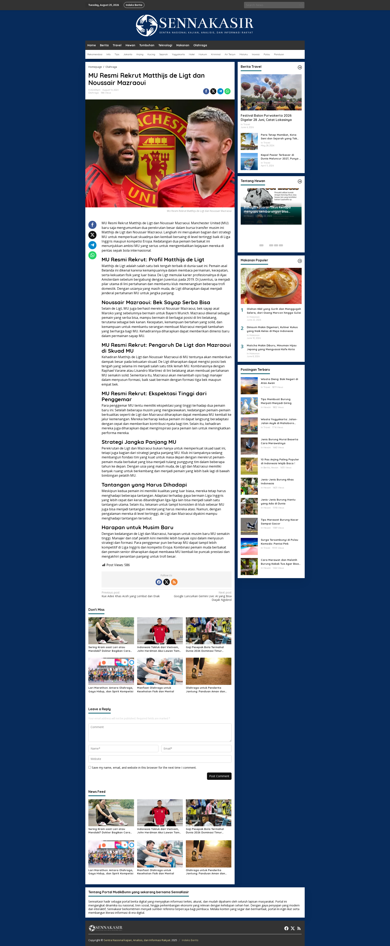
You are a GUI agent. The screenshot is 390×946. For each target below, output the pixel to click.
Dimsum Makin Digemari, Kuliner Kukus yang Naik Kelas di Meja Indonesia (272, 328)
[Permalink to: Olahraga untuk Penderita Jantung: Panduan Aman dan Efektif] (209, 671)
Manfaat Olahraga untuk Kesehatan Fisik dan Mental (155, 689)
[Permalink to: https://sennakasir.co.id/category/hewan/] (299, 181)
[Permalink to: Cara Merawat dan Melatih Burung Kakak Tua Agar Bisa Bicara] (249, 566)
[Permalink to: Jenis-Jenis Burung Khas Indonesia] (249, 486)
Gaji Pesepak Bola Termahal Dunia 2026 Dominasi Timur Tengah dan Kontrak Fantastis (206, 649)
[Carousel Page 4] (276, 245)
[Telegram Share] (220, 91)
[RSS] (174, 582)
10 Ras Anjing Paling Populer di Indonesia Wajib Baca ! (280, 461)
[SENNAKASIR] (195, 25)
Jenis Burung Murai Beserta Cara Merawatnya (279, 441)
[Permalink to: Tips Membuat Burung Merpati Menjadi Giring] (249, 405)
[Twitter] (166, 582)
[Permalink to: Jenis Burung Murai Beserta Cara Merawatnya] (249, 446)
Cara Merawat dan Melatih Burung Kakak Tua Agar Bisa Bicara (280, 561)
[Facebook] (159, 582)
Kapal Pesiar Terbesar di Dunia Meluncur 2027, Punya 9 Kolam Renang (281, 156)
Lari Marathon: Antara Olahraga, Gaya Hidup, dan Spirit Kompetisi (110, 689)
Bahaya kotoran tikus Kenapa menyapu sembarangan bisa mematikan (267, 209)
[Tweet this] (213, 91)
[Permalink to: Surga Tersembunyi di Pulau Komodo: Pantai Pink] (249, 546)
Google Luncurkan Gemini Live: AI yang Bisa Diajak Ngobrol (202, 596)
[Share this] (206, 91)
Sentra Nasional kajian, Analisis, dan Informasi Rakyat (137, 940)
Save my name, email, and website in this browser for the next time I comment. (144, 767)
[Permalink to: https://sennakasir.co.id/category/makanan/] (299, 261)
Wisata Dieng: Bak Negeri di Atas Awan (279, 380)
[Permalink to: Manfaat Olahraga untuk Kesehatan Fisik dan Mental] (160, 671)
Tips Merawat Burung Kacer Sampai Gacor (279, 521)
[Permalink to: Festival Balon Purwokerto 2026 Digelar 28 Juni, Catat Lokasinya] (271, 92)
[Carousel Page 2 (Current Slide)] (266, 245)
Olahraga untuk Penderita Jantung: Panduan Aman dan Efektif (205, 689)
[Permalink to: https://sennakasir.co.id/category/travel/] (299, 67)
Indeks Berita (190, 940)
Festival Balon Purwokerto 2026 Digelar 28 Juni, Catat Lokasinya (266, 117)
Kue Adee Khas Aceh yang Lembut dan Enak (131, 594)
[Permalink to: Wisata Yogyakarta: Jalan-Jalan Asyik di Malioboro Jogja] (249, 426)
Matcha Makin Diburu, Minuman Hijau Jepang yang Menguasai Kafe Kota (272, 347)
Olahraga (93, 92)
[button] (301, 5)
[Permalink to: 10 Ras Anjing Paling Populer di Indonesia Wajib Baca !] (249, 466)
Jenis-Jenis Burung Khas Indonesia (277, 481)
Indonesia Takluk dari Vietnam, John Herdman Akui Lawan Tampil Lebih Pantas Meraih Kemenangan (160, 649)
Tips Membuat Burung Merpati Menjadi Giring (276, 401)
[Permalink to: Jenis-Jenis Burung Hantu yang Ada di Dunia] (249, 506)
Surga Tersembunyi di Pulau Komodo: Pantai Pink (279, 541)
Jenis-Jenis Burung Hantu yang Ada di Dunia (278, 501)
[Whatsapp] (227, 91)
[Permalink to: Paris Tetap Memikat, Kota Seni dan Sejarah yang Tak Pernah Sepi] (249, 141)
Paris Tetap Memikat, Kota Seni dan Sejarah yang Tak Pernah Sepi (279, 136)
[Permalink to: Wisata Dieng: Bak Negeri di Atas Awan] (249, 385)
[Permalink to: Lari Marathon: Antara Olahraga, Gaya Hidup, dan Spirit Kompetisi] (111, 671)
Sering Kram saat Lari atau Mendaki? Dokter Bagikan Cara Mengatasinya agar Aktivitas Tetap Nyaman (109, 649)
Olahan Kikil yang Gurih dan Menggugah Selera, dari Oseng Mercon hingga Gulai (274, 310)
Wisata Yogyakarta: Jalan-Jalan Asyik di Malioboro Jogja (279, 421)
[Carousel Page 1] (261, 245)
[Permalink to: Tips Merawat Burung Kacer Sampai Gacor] (249, 526)
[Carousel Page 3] (271, 245)
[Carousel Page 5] (281, 245)
